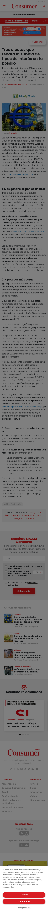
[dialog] (24, 889)
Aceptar (24, 895)
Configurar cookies (24, 908)
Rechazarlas (24, 901)
